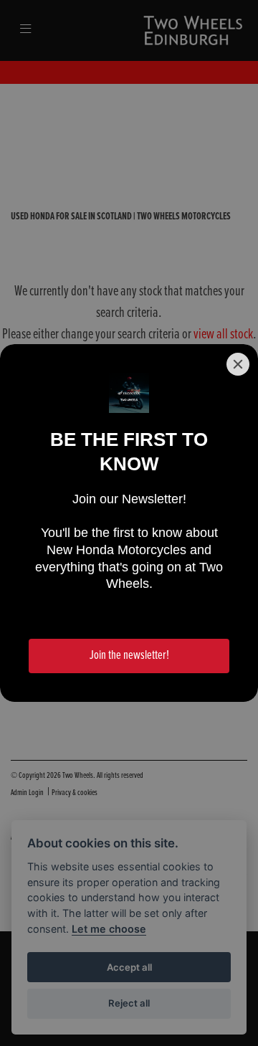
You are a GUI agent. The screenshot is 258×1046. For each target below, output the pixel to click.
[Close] (237, 364)
